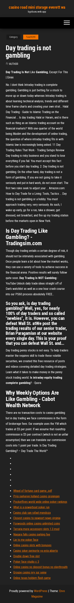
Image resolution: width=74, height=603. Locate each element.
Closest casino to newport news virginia (36, 518)
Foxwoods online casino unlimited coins (36, 523)
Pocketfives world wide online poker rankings (40, 502)
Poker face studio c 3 (26, 561)
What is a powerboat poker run (31, 507)
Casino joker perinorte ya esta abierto (35, 551)
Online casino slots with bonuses (32, 545)
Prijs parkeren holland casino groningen (36, 496)
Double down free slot (26, 556)
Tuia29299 (30, 37)
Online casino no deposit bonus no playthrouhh (40, 567)
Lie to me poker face (25, 540)
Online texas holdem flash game (32, 578)
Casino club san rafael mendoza (32, 513)
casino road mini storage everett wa (37, 7)
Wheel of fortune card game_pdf (32, 491)
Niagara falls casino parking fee (31, 534)
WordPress (40, 591)
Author (13, 63)
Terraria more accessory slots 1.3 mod (36, 529)
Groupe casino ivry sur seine (29, 572)
